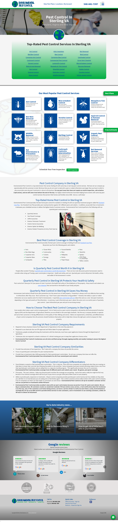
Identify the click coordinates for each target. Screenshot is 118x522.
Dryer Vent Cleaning (84, 60)
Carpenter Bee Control (58, 57)
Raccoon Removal (84, 66)
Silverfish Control (59, 69)
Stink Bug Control (59, 72)
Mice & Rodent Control (84, 63)
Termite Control (84, 72)
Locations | (59, 4)
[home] (23, 4)
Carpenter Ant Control (33, 57)
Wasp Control (33, 75)
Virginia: (53, 503)
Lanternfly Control (58, 63)
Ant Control (33, 51)
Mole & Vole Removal (33, 66)
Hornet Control (33, 63)
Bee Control (59, 54)
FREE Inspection (72, 170)
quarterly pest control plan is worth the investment (50, 271)
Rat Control (33, 69)
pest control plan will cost (67, 298)
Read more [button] (41, 465)
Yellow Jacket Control (84, 75)
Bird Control (84, 54)
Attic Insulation (59, 51)
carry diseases (42, 285)
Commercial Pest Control (58, 60)
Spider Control (84, 69)
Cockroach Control (33, 60)
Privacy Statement (32, 512)
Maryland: (53, 501)
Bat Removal (84, 51)
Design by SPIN (103, 512)
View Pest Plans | (49, 4)
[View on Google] (18, 467)
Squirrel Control (33, 72)
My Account (68, 4)
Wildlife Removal (58, 75)
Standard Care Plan (86, 243)
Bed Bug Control (33, 54)
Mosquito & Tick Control (59, 66)
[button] (103, 4)
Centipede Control (84, 57)
